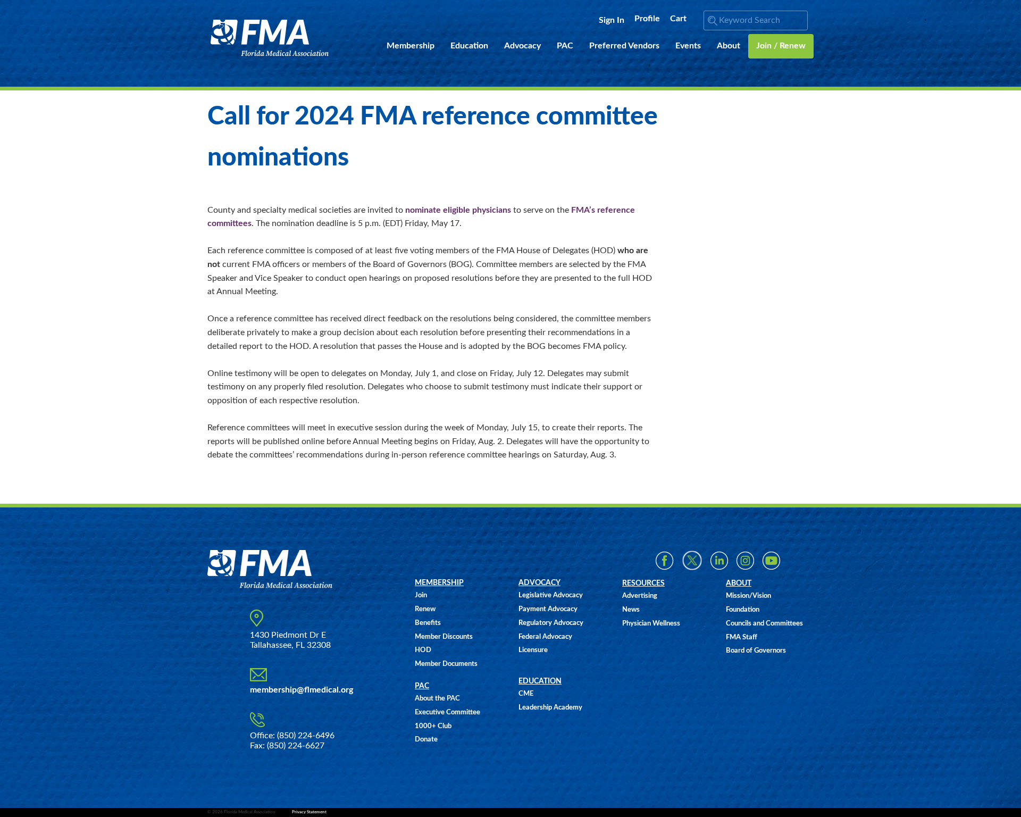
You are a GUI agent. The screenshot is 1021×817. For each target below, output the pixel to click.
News (631, 609)
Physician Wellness (651, 623)
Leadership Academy (550, 707)
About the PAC (437, 698)
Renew (425, 609)
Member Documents (446, 664)
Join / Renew (781, 45)
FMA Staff (741, 637)
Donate (426, 739)
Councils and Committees (764, 623)
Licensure (533, 650)
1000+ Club (433, 726)
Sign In (611, 20)
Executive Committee (447, 712)
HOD (423, 650)
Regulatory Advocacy (550, 623)
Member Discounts (444, 636)
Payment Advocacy (548, 609)
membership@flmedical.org (301, 690)
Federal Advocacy (545, 636)
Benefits (428, 623)
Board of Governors (756, 650)
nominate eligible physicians (458, 210)
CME (525, 693)
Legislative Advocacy (550, 595)
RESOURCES (643, 583)
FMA (269, 38)
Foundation (742, 609)
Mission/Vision (748, 596)
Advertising (639, 596)
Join (421, 595)
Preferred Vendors (624, 45)
